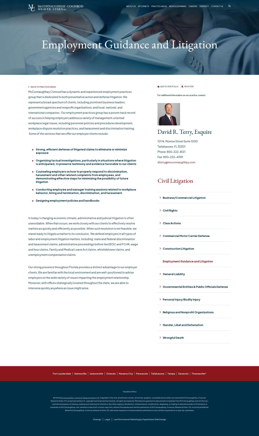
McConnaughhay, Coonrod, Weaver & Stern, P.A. (80, 398)
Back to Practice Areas (43, 87)
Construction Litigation (178, 248)
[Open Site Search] (229, 6)
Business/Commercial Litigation (184, 197)
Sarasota (183, 373)
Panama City (126, 373)
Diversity (204, 6)
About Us (131, 6)
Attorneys (143, 6)
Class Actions (172, 223)
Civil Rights (170, 210)
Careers (193, 6)
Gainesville (80, 373)
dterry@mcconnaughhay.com (176, 162)
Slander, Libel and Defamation (183, 325)
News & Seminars (177, 6)
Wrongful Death (173, 337)
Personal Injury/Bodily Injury (181, 299)
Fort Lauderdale (62, 373)
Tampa (171, 373)
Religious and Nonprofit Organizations (188, 312)
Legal (107, 419)
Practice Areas (159, 6)
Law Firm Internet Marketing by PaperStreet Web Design (140, 419)
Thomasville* (199, 373)
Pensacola (142, 373)
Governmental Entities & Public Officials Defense (195, 286)
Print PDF (189, 87)
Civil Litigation (175, 181)
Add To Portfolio (169, 87)
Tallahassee (157, 373)
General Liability (174, 274)
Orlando (111, 373)
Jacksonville (96, 373)
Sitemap (97, 419)
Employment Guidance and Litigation (188, 261)
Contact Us (217, 6)
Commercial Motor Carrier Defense (186, 236)
